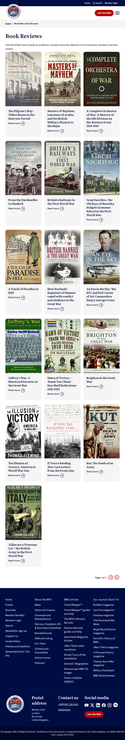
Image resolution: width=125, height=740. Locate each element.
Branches (10, 610)
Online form (64, 709)
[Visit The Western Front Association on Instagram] (110, 706)
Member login (111, 3)
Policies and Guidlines (17, 646)
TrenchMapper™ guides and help (77, 612)
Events (9, 605)
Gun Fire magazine (103, 610)
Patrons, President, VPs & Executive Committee (48, 626)
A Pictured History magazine (103, 654)
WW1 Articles (71, 600)
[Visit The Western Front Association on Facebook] (105, 706)
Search (99, 3)
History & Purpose (45, 610)
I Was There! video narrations (74, 648)
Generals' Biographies (76, 664)
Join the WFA (104, 13)
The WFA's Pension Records (74, 621)
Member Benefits (14, 615)
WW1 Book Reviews (104, 676)
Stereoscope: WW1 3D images (76, 671)
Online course (42, 658)
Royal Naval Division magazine (104, 631)
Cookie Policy (12, 641)
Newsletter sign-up (16, 631)
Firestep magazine (103, 615)
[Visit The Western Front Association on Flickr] (116, 706)
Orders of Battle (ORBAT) (73, 680)
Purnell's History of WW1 (104, 640)
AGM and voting (43, 638)
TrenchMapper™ (73, 605)
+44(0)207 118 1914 (68, 704)
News (38, 605)
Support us (11, 636)
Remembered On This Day (17, 653)
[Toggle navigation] (117, 13)
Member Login (13, 620)
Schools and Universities (41, 650)
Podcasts (40, 663)
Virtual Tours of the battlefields (75, 657)
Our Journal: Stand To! (106, 600)
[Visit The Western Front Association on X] (93, 706)
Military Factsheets (103, 670)
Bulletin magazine (103, 605)
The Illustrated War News (104, 622)
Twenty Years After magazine (103, 663)
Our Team (40, 643)
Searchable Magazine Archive (76, 639)
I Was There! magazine (106, 647)
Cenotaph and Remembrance (43, 617)
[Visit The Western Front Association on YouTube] (87, 706)
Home (87, 3)
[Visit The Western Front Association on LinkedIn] (99, 706)
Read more (14, 123)
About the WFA (43, 600)
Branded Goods (43, 633)
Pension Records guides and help (73, 630)
